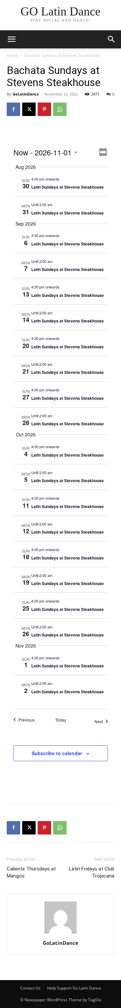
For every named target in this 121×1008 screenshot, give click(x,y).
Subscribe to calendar (57, 753)
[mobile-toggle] (11, 39)
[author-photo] (60, 933)
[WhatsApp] (60, 109)
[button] (111, 39)
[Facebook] (13, 109)
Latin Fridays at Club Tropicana (91, 872)
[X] (29, 109)
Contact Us (30, 988)
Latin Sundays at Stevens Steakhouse (67, 187)
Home (12, 55)
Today (60, 720)
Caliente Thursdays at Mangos (31, 872)
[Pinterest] (44, 109)
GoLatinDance (26, 93)
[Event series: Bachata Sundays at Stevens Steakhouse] (63, 179)
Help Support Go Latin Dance (74, 988)
